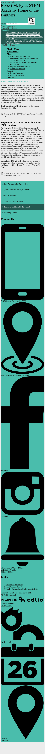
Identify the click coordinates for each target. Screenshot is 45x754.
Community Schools (17, 69)
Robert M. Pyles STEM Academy (30, 41)
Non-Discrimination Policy (15, 587)
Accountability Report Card (20, 56)
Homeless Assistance (17, 75)
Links (4, 576)
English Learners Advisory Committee (24, 58)
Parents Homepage (17, 73)
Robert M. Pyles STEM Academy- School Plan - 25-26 (23, 115)
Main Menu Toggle (8, 45)
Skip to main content (8, 2)
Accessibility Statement (14, 585)
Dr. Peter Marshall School (30, 35)
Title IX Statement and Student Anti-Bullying (22, 589)
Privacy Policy (6, 606)
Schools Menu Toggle (9, 28)
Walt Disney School (13, 43)
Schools (5, 30)
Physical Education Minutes (20, 67)
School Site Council (17, 60)
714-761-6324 (6, 301)
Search (3, 24)
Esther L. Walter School (14, 37)
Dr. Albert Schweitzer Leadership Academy (21, 33)
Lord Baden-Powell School (19, 39)
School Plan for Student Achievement (24, 62)
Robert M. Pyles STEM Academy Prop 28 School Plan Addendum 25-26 (22, 174)
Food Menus (14, 64)
